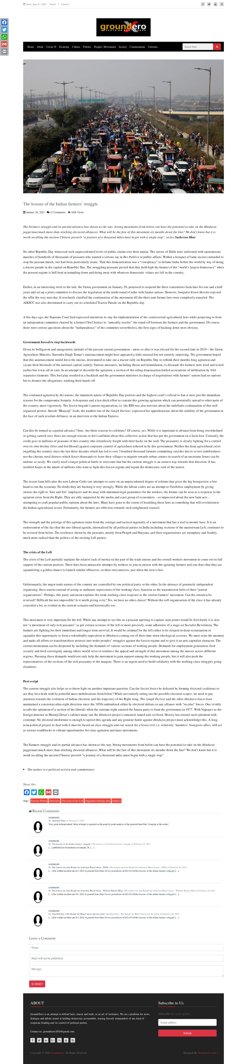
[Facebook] (4, 22)
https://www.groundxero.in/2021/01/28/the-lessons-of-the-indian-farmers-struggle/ (137, 870)
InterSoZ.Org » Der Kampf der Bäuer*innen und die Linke (78, 913)
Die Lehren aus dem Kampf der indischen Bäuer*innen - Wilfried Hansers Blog (87, 890)
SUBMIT (37, 984)
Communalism (137, 46)
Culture (76, 46)
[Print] (4, 51)
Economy (64, 46)
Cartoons (152, 46)
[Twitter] (4, 29)
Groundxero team (207, 1052)
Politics (87, 46)
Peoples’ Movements (105, 46)
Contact (65, 4)
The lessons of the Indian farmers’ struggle (71, 844)
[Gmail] (4, 44)
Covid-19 (51, 46)
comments (54, 817)
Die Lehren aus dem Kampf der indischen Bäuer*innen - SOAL (80, 867)
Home (30, 46)
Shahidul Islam (58, 820)
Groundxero (57, 1052)
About (52, 4)
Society (123, 46)
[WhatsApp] (4, 36)
